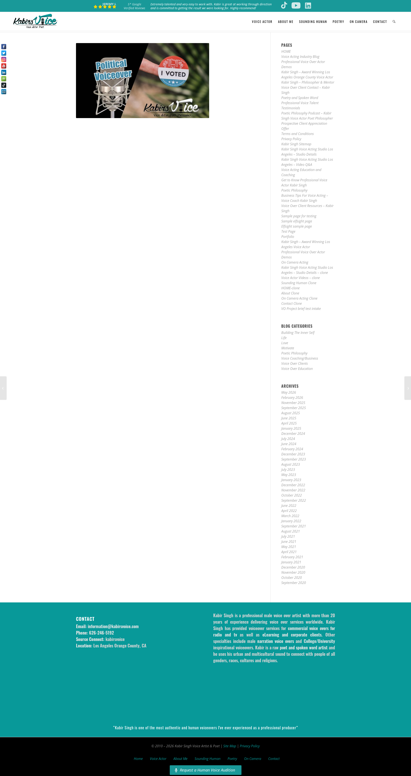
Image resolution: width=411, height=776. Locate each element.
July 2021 (288, 536)
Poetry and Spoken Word (299, 97)
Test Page (288, 231)
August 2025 (290, 413)
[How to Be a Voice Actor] (407, 388)
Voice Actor (158, 758)
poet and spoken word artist (304, 647)
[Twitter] (3, 53)
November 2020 (293, 572)
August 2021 (290, 531)
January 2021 (291, 562)
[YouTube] (3, 66)
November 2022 (293, 490)
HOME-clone (290, 288)
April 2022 (289, 510)
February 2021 (292, 557)
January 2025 (291, 428)
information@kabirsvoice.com (113, 626)
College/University (319, 641)
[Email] (3, 91)
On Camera (252, 758)
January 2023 (291, 479)
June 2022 (288, 505)
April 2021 (289, 551)
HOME (286, 51)
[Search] (394, 21)
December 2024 (293, 433)
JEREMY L (109, 4)
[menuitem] (262, 21)
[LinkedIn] (3, 72)
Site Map (229, 746)
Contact (274, 758)
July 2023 (288, 469)
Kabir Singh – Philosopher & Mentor (307, 82)
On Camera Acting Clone (299, 298)
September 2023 (293, 459)
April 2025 (289, 423)
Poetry (232, 758)
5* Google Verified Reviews (134, 6)
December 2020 (293, 567)
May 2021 (288, 546)
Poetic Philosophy (294, 190)
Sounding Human (207, 758)
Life (284, 337)
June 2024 (288, 443)
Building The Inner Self (297, 332)
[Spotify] (3, 78)
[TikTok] (3, 85)
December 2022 (293, 485)
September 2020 (293, 582)
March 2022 (290, 515)
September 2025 (293, 407)
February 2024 (292, 449)
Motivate (287, 348)
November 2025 (293, 402)
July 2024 (288, 438)
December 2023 (293, 454)
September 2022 (293, 500)
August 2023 (290, 464)
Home (138, 758)
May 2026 (288, 392)
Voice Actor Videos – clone (300, 277)
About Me (180, 758)
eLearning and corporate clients (292, 634)
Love (284, 343)
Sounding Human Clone (298, 283)
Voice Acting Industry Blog (300, 56)
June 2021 (288, 541)
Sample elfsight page (296, 221)
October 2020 (291, 577)
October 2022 (291, 495)
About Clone (290, 293)
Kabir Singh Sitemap (296, 144)
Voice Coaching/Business (299, 358)
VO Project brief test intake (301, 308)
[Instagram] (3, 59)
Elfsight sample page (296, 226)
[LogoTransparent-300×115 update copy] (35, 21)
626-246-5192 (101, 632)
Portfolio (287, 236)
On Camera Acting (294, 262)
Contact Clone (291, 303)
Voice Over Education (297, 368)
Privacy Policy (291, 139)
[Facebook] (3, 46)
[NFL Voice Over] (3, 388)
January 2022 (291, 521)
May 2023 (288, 474)
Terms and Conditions (297, 133)
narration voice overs (275, 641)
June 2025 (288, 418)
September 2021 (293, 526)
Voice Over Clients (294, 363)
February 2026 (292, 397)
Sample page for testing (298, 216)
